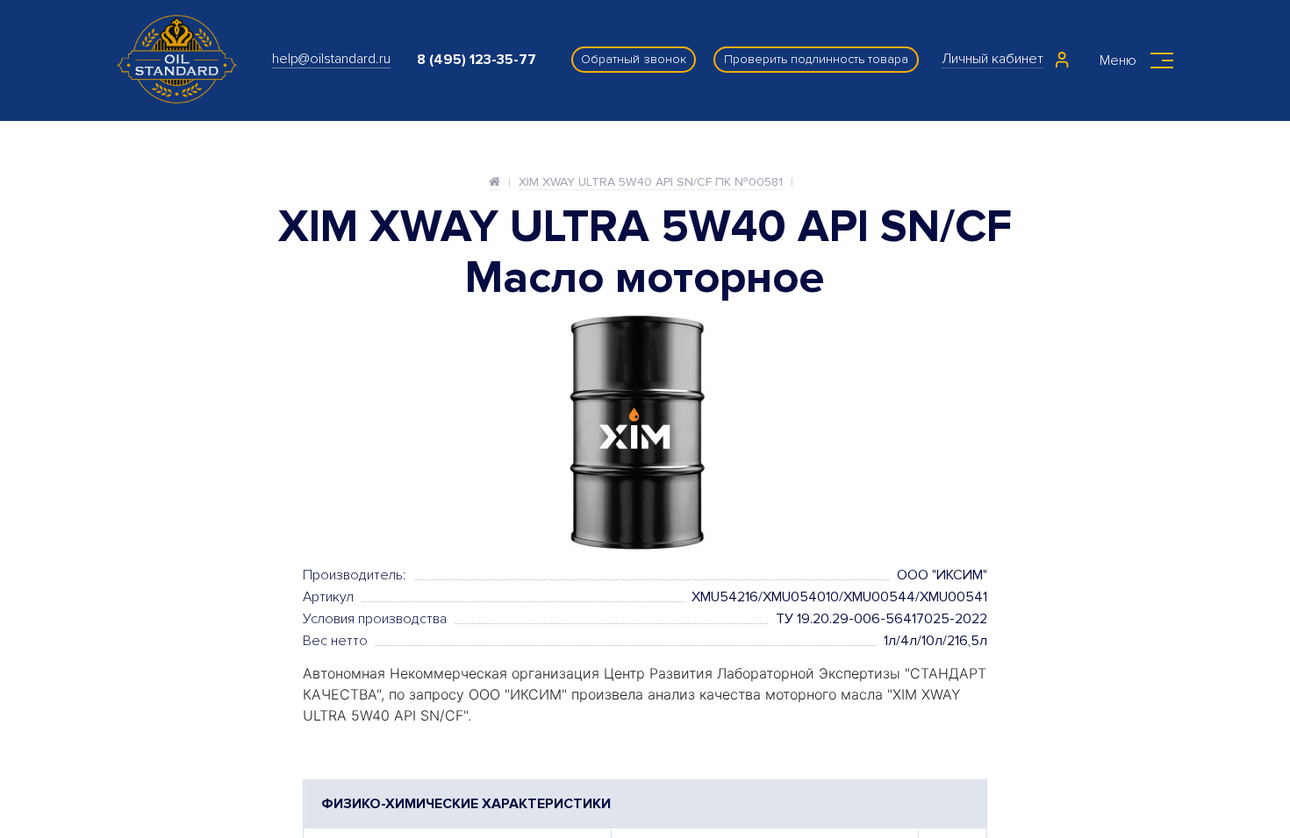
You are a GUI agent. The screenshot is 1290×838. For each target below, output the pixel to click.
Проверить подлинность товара (816, 59)
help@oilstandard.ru (331, 58)
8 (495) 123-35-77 (476, 59)
